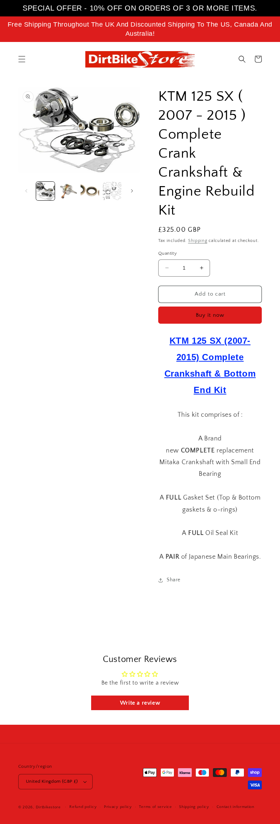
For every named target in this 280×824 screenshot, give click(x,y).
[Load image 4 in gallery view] (112, 191)
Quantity (167, 253)
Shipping (197, 240)
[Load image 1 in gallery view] (45, 191)
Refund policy (83, 807)
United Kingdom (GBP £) (52, 781)
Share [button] (173, 580)
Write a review (140, 703)
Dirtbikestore (48, 807)
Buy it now (210, 315)
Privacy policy (118, 807)
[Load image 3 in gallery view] (90, 191)
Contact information (235, 807)
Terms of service (155, 807)
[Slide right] (132, 191)
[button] (22, 59)
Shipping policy (194, 807)
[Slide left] (26, 191)
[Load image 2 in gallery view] (67, 191)
